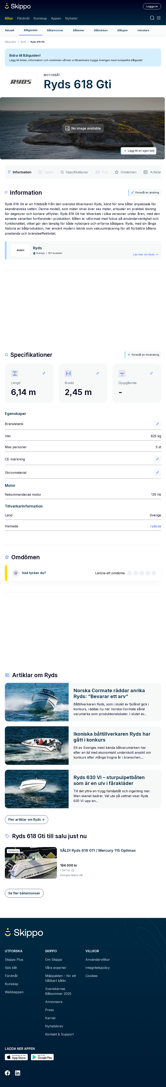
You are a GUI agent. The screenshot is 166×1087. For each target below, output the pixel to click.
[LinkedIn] (17, 1073)
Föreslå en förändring (145, 354)
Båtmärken (101, 30)
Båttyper (122, 30)
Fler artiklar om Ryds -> (26, 819)
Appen (56, 18)
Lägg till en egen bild (141, 150)
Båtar (9, 18)
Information (22, 172)
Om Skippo (53, 959)
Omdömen (128, 172)
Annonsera (53, 1002)
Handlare (143, 30)
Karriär (50, 1018)
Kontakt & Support (59, 1034)
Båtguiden (30, 30)
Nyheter (71, 18)
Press (49, 1010)
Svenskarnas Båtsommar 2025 (58, 991)
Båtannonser (55, 30)
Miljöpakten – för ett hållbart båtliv (60, 978)
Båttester (78, 30)
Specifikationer (77, 172)
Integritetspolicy (97, 968)
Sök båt (11, 968)
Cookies (91, 976)
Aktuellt (9, 30)
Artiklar (155, 172)
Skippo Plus (14, 959)
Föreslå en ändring (147, 192)
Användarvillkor (97, 959)
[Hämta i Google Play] (42, 1057)
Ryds (23, 41)
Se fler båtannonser (24, 893)
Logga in (152, 6)
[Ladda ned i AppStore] (16, 1057)
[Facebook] (7, 1073)
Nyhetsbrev (54, 1026)
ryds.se (155, 526)
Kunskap (40, 18)
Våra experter (55, 968)
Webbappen (14, 992)
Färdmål (23, 18)
